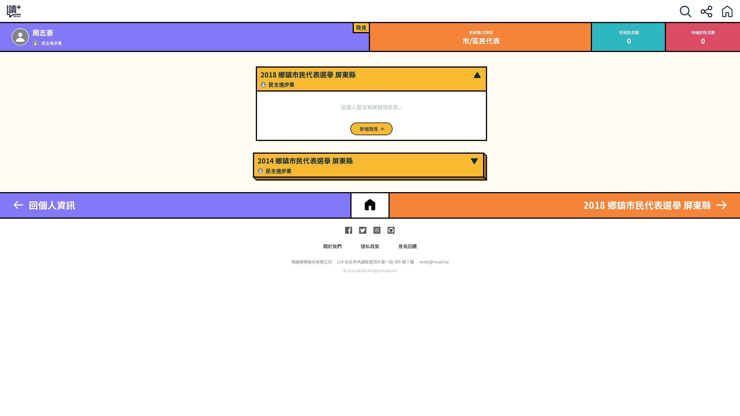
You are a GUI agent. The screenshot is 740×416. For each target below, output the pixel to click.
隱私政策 (370, 246)
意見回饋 (407, 246)
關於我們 (332, 246)
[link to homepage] (370, 205)
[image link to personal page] (20, 37)
